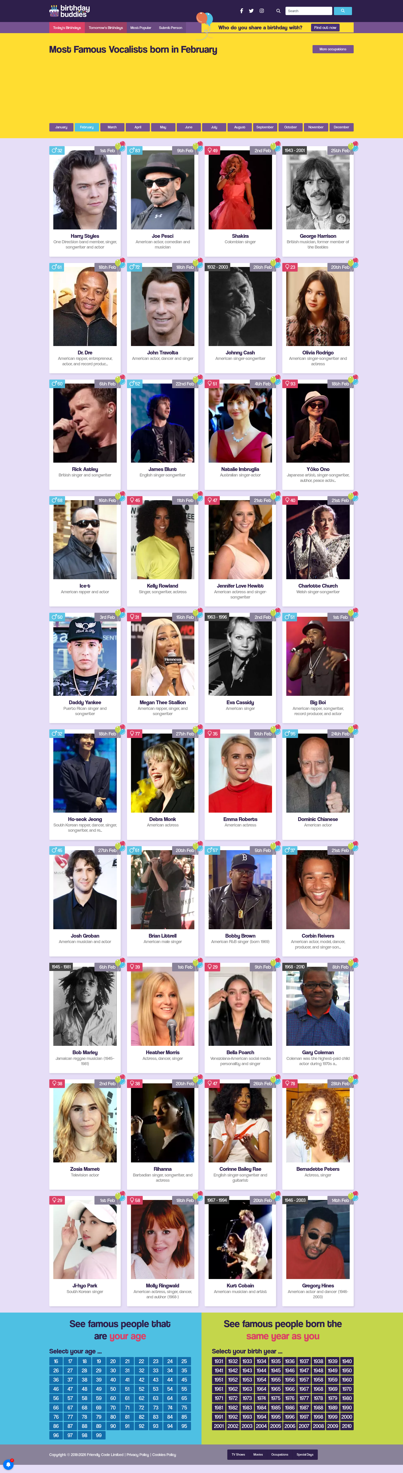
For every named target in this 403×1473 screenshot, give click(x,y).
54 (170, 1389)
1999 (333, 1416)
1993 (247, 1416)
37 (292, 850)
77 (137, 734)
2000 (347, 1416)
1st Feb (107, 151)
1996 (290, 1416)
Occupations (279, 1454)
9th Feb (185, 151)
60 (60, 384)
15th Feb (185, 617)
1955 (276, 1379)
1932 (233, 1361)
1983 (247, 1407)
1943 (247, 1370)
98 (84, 1435)
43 (155, 1379)
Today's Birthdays (67, 27)
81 (127, 1416)
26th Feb (263, 267)
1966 (290, 1389)
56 (56, 1398)
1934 (261, 1361)
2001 (219, 1426)
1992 (233, 1416)
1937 (304, 1361)
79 (98, 1416)
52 (137, 384)
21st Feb (262, 500)
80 (113, 1416)
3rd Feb (107, 617)
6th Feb (107, 384)
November (316, 127)
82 (141, 1416)
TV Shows (238, 1454)
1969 (333, 1389)
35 (215, 734)
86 (56, 1426)
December (341, 127)
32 (60, 151)
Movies (258, 1454)
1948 (318, 1370)
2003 (247, 1426)
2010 (347, 1426)
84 (170, 1416)
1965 (276, 1389)
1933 (247, 1361)
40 (292, 500)
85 (184, 1416)
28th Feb (340, 1084)
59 (99, 1398)
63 (155, 1398)
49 (215, 151)
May (163, 127)
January (61, 127)
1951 (219, 1379)
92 (141, 1426)
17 (70, 1361)
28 (84, 1370)
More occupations (333, 49)
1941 (219, 1370)
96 (56, 1435)
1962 (233, 1389)
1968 (318, 1389)
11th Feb (185, 500)
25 (184, 1361)
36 (56, 1379)
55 (184, 1389)
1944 (261, 1370)
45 (137, 500)
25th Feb (340, 151)
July (214, 127)
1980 (347, 1398)
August (239, 127)
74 (170, 1407)
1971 (219, 1398)
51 (215, 384)
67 (70, 1407)
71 (127, 1407)
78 (292, 1084)
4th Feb (263, 384)
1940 (347, 1361)
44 (170, 1379)
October (290, 127)
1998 (318, 1416)
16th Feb (107, 500)
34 (170, 1370)
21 (127, 1361)
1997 (304, 1416)
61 (59, 267)
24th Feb (340, 734)
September (265, 127)
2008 (318, 1426)
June (188, 127)
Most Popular (141, 27)
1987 (304, 1407)
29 (215, 967)
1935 (276, 1361)
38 (60, 1084)
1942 (233, 1370)
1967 (304, 1389)
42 (141, 1379)
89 (98, 1426)
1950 (347, 1370)
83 (137, 151)
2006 (290, 1426)
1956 (290, 1379)
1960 (347, 1379)
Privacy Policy (138, 1454)
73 (155, 1407)
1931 (219, 1361)
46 (56, 1389)
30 (113, 1370)
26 (56, 1370)
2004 (261, 1426)
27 (70, 1370)
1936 (290, 1361)
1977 (304, 1398)
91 (127, 1426)
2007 (304, 1426)
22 (141, 1361)
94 (170, 1426)
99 (99, 1435)
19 (99, 1361)
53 (155, 1389)
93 (292, 384)
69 (98, 1407)
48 (84, 1389)
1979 (332, 1398)
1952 (233, 1379)
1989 (333, 1407)
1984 (261, 1407)
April (138, 127)
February (87, 127)
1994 (261, 1416)
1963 (247, 1389)
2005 (275, 1426)
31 (137, 617)
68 (60, 500)
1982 (233, 1407)
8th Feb (340, 967)
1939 (333, 1361)
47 (215, 500)
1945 (276, 1370)
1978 (318, 1398)
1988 (318, 1407)
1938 (318, 1361)
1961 (219, 1389)
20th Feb (340, 267)
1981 (219, 1407)
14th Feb (340, 1200)
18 (84, 1361)
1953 (247, 1379)
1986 (290, 1407)
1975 (275, 1398)
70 (113, 1407)
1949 (333, 1370)
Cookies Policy (164, 1454)
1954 (261, 1379)
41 (127, 1379)
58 (137, 1200)
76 (56, 1416)
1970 (347, 1389)
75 (184, 1407)
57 (215, 850)
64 (170, 1398)
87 (70, 1426)
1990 (347, 1407)
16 (56, 1361)
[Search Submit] (343, 11)
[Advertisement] (201, 91)
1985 (276, 1407)
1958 (318, 1379)
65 (184, 1398)
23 (292, 267)
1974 (261, 1398)
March (112, 127)
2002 (233, 1426)
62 (141, 1398)
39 (137, 967)
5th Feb (263, 850)
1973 (247, 1398)
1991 (219, 1416)
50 (60, 617)
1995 (276, 1416)
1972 (232, 1398)
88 (84, 1426)
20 (113, 1361)
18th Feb (107, 267)
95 (293, 734)
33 (155, 1370)
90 (113, 1426)
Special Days (305, 1454)
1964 (261, 1389)
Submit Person (170, 27)
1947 (304, 1370)
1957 (304, 1379)
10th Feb (263, 734)
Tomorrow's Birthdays (106, 27)
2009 (332, 1426)
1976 (289, 1398)
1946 (290, 1370)
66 (56, 1407)
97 (70, 1435)
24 (170, 1361)
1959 (333, 1379)
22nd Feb (185, 384)
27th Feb (185, 734)
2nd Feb (263, 151)
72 (137, 267)
